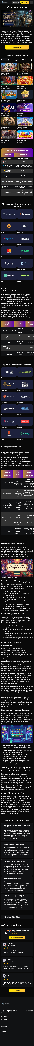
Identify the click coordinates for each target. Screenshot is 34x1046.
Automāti (27, 59)
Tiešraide (12, 59)
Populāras (4, 59)
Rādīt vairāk (17, 990)
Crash (20, 59)
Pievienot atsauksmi (17, 937)
